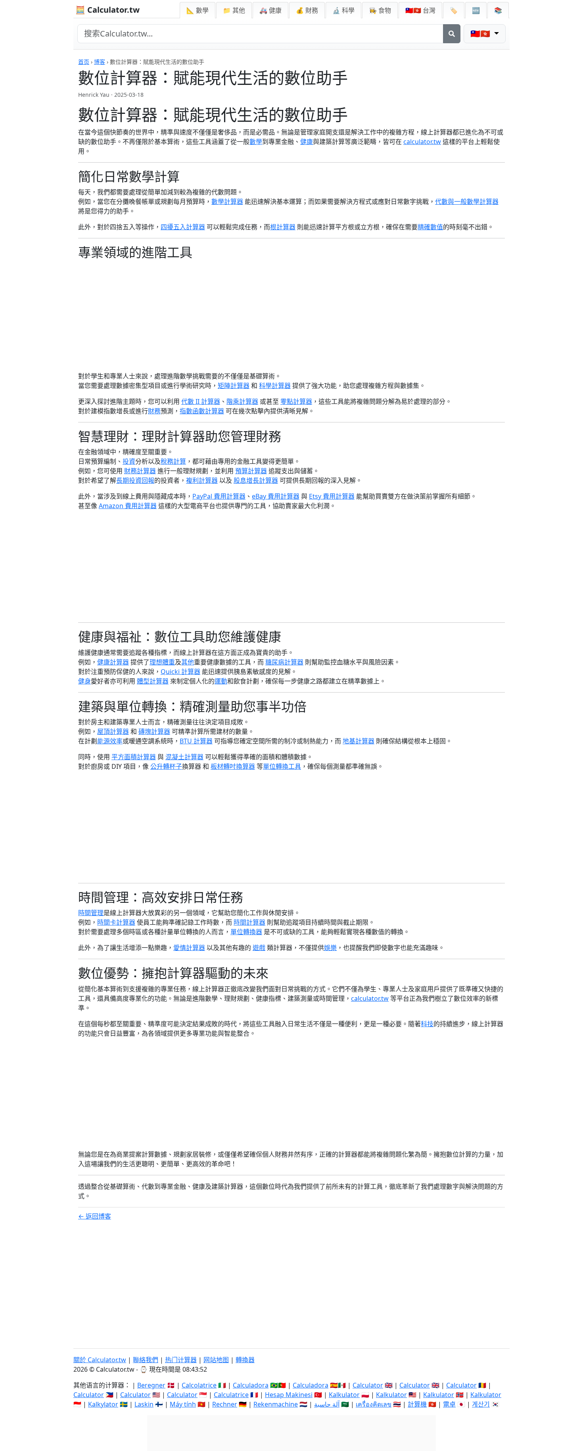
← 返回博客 (94, 1216)
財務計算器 (140, 470)
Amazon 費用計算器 (128, 505)
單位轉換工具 (282, 766)
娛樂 (330, 947)
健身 (84, 681)
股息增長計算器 (256, 480)
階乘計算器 (242, 401)
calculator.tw (422, 141)
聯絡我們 (145, 1359)
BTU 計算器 (196, 741)
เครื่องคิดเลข (373, 1404)
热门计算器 (181, 1359)
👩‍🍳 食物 (380, 10)
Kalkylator (103, 1404)
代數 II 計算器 (200, 401)
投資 (129, 461)
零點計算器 (296, 401)
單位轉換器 (246, 931)
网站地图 (216, 1359)
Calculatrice (231, 1394)
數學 (255, 141)
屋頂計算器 (113, 731)
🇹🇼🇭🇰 (420, 10)
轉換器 (245, 1359)
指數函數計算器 (202, 411)
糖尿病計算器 (284, 662)
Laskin (143, 1404)
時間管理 (91, 912)
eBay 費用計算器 (275, 496)
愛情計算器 (189, 947)
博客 (99, 61)
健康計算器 (113, 662)
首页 (83, 61)
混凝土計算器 (184, 756)
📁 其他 (234, 10)
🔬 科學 (343, 10)
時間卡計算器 (116, 922)
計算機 (417, 1404)
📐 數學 (197, 10)
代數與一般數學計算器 (467, 201)
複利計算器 (202, 480)
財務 (154, 411)
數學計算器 (227, 201)
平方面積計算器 (133, 756)
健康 (306, 141)
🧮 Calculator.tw (107, 9)
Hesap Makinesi (289, 1394)
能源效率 (110, 741)
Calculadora (250, 1385)
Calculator (368, 1385)
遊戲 (259, 947)
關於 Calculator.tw (99, 1359)
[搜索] (451, 33)
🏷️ (454, 10)
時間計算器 (249, 922)
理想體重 (162, 662)
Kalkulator (344, 1394)
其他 (187, 662)
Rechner (224, 1404)
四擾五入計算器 (183, 227)
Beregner (151, 1385)
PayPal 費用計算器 (218, 496)
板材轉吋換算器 (233, 766)
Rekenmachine (275, 1404)
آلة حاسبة (326, 1404)
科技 (427, 1023)
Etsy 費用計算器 (332, 496)
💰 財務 (307, 10)
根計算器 (282, 227)
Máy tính (183, 1404)
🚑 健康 (270, 10)
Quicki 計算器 (180, 671)
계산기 (481, 1404)
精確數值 (430, 227)
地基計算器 (358, 741)
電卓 (449, 1404)
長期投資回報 (135, 480)
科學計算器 (275, 385)
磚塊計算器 (154, 731)
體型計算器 (153, 681)
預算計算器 (251, 470)
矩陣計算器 (233, 385)
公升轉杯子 (166, 766)
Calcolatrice (199, 1385)
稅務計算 (173, 461)
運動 (221, 681)
